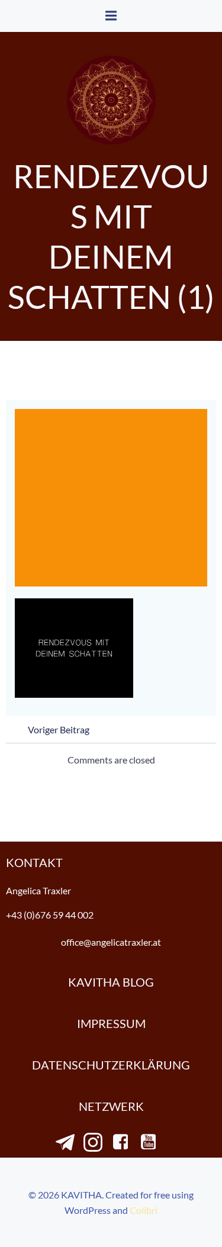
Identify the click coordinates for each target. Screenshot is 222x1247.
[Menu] (111, 16)
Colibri (143, 1210)
